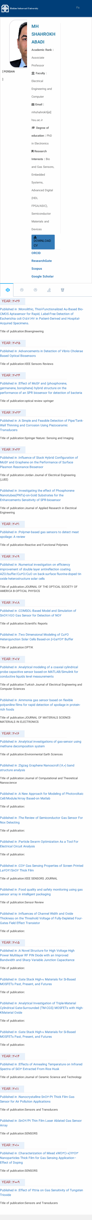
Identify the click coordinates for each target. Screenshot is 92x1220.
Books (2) (34, 290)
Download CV (42, 243)
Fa (77, 7)
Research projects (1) (61, 290)
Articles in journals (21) (6, 290)
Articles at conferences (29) (20, 290)
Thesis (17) (72, 291)
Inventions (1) (48, 290)
